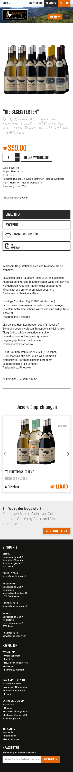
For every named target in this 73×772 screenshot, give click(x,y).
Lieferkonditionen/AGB (15, 715)
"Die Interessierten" (19, 472)
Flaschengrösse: (12, 186)
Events (7, 694)
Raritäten (8, 659)
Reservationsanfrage (14, 690)
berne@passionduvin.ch (14, 576)
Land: (5, 167)
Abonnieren (50, 759)
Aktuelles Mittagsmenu (15, 687)
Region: (7, 171)
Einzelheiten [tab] (12, 214)
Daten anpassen (12, 739)
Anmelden (51, 3)
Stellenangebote (12, 718)
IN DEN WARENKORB (36, 157)
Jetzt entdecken (56, 531)
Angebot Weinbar (13, 683)
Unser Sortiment (12, 655)
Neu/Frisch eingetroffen (16, 662)
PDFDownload (15, 246)
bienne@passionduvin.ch (15, 606)
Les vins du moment (14, 669)
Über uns (8, 708)
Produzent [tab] (11, 225)
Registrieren (36, 3)
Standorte (9, 704)
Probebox (9, 666)
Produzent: (9, 175)
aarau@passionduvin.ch (14, 636)
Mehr (5, 3)
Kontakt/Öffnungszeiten (16, 711)
